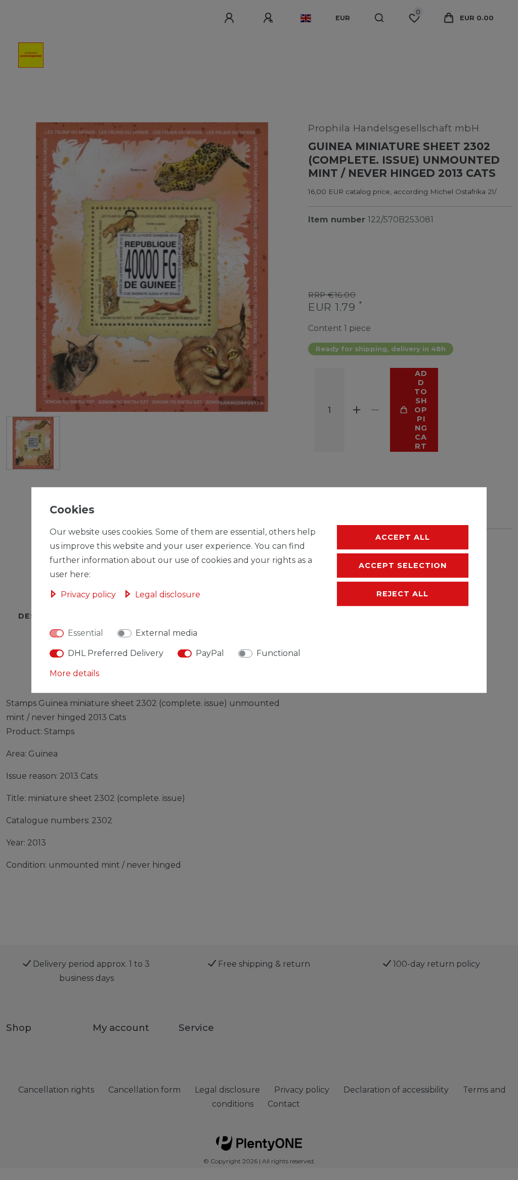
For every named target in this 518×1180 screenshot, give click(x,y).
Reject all (402, 593)
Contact (284, 1104)
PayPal (210, 653)
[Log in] (230, 18)
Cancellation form (144, 1090)
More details (74, 673)
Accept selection (403, 565)
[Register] (269, 18)
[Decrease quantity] (375, 410)
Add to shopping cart (420, 410)
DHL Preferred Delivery (115, 653)
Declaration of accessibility (396, 1090)
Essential (85, 633)
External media (166, 633)
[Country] (305, 18)
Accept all (402, 537)
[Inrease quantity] (357, 410)
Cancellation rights (56, 1090)
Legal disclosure (167, 594)
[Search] (379, 18)
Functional (278, 653)
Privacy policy (89, 594)
